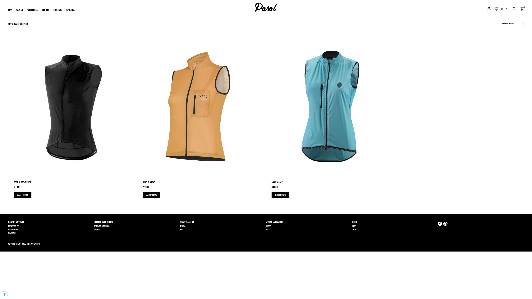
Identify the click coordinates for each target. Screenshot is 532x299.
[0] (522, 9)
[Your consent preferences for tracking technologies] (4, 294)
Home (354, 226)
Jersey (182, 226)
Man (10, 10)
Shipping (97, 229)
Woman (19, 10)
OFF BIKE (45, 10)
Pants (182, 229)
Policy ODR (12, 233)
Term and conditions (101, 226)
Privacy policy (13, 226)
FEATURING (70, 10)
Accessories (32, 10)
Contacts (355, 229)
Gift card (57, 10)
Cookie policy (13, 229)
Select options (22, 195)
